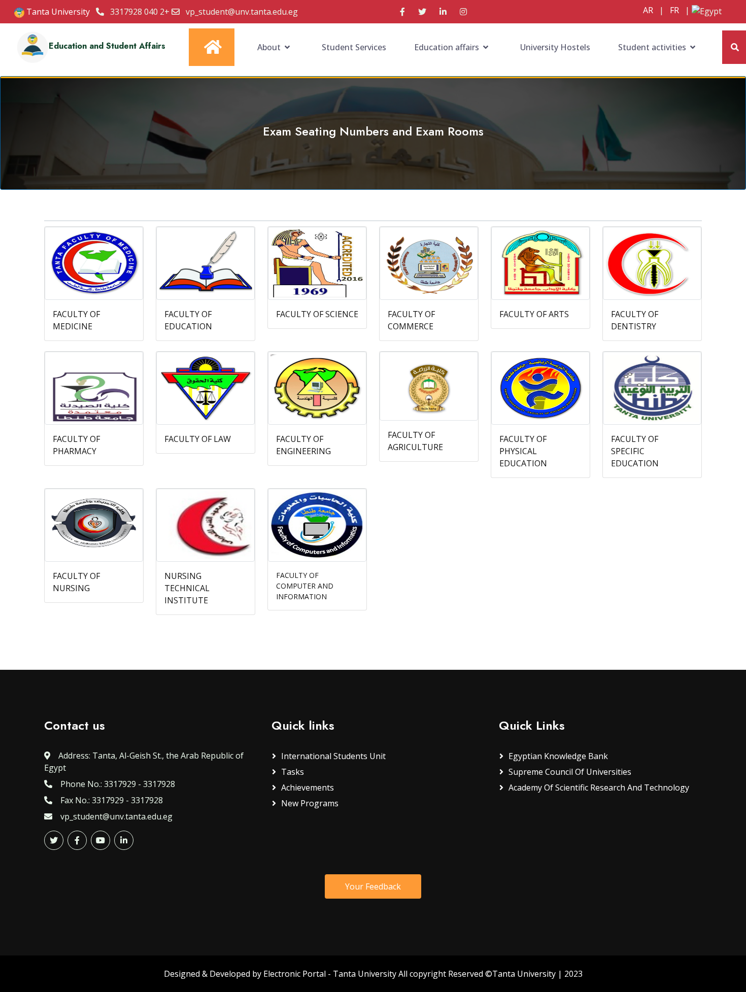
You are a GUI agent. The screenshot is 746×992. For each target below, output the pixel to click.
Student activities (652, 47)
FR (674, 10)
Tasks (292, 771)
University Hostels (555, 47)
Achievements (307, 787)
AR (648, 10)
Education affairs (446, 47)
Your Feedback (373, 886)
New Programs (309, 803)
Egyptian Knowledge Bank (558, 756)
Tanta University (57, 11)
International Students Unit (333, 756)
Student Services (354, 47)
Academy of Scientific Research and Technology (598, 787)
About (269, 47)
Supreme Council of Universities (569, 771)
